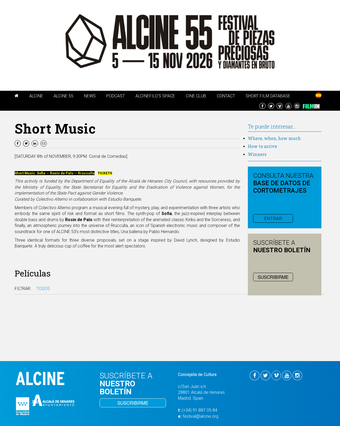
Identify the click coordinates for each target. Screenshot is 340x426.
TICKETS (105, 173)
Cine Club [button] (196, 95)
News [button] (90, 95)
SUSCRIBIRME (273, 277)
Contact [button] (226, 95)
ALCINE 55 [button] (63, 95)
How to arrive (262, 146)
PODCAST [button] (115, 95)
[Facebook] (18, 143)
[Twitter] (27, 143)
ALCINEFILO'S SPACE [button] (155, 95)
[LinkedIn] (35, 143)
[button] (17, 96)
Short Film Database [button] (268, 95)
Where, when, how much (274, 138)
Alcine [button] (36, 95)
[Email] (44, 143)
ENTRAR (273, 218)
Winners (257, 154)
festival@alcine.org (200, 416)
